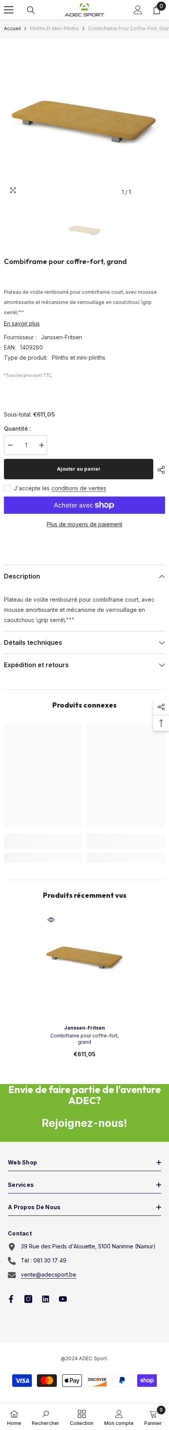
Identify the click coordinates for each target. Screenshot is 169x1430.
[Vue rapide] (51, 920)
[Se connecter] (138, 9)
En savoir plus (22, 323)
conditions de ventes (78, 488)
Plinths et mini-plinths (54, 28)
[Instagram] (28, 1299)
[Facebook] (11, 1299)
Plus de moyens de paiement (84, 524)
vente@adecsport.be (48, 1274)
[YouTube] (63, 1299)
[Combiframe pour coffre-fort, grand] (84, 956)
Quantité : (17, 428)
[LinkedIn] (45, 1299)
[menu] (8, 10)
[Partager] (159, 469)
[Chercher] (31, 10)
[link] (43, 845)
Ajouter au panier (79, 469)
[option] (84, 119)
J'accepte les (32, 488)
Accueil (12, 28)
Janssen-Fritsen (61, 337)
